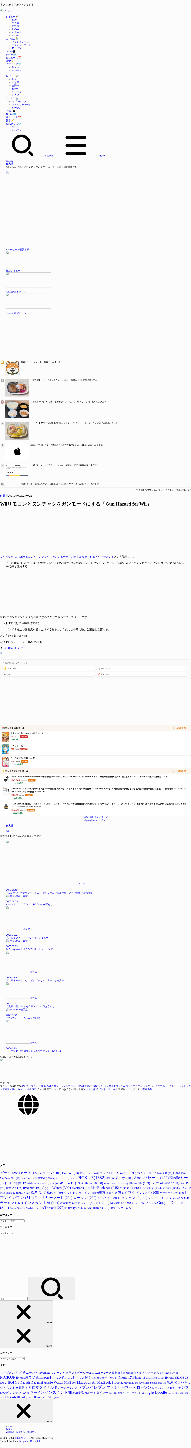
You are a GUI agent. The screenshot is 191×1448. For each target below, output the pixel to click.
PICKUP (91, 1177)
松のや (15, 29)
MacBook (80, 1188)
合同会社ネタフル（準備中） (21, 1432)
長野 (167, 1173)
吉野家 (15, 26)
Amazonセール (151, 1178)
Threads (54, 1208)
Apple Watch (56, 1188)
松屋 (14, 19)
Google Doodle (154, 1392)
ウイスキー (29, 1178)
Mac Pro (184, 1188)
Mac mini (168, 1187)
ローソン (16, 48)
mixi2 (87, 1208)
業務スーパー (135, 1203)
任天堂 (9, 163)
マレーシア (89, 1173)
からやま (16, 32)
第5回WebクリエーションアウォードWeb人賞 (65, 1086)
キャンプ (136, 1198)
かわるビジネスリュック (104, 1089)
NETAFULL (22, 1437)
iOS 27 (172, 1183)
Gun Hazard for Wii (13, 647)
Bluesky (73, 1207)
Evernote (70, 1173)
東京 (42, 1178)
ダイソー (104, 1203)
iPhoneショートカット (44, 1183)
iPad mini (32, 1188)
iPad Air (14, 1187)
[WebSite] (28, 1115)
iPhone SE (139, 1183)
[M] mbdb (35, 1440)
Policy (9, 1429)
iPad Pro (13, 1382)
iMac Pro (24, 1193)
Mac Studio (9, 1192)
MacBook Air (105, 1188)
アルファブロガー (31, 1086)
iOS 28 (73, 1178)
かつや (15, 35)
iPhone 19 (110, 1183)
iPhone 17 (71, 1183)
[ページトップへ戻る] (1, 1447)
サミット (150, 1203)
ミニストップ (62, 1178)
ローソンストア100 (110, 1198)
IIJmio (101, 1208)
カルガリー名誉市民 (25, 1089)
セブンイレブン (20, 42)
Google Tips (17, 1208)
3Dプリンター (120, 1207)
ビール (10, 1173)
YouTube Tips (35, 1208)
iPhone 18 (93, 1183)
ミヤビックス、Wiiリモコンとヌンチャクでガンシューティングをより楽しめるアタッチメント (57, 556)
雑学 (21, 1183)
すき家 (15, 23)
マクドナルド (143, 1192)
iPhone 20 (122, 1184)
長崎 (51, 1178)
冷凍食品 (68, 1203)
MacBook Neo (10, 1178)
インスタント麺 (41, 1203)
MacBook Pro (134, 1188)
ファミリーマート (21, 45)
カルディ (86, 1203)
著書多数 (147, 1089)
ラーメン (11, 1203)
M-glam (23, 1440)
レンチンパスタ (176, 1197)
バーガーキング (172, 1192)
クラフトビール (112, 1173)
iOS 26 (158, 1183)
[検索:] (14, 1298)
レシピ (155, 1197)
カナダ (29, 1173)
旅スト (15, 67)
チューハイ (50, 1173)
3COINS (119, 1203)
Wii (7, 831)
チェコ (133, 1173)
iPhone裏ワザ (119, 1178)
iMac (154, 1187)
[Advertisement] (89, 338)
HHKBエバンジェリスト (103, 1086)
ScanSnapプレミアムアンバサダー (134, 1086)
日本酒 (179, 1173)
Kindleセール (73, 1377)
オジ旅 (87, 1089)
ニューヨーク (151, 1173)
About (9, 1426)
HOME (9, 160)
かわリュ (16, 70)
